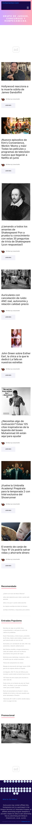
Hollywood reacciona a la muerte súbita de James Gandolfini (14, 89)
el (21, 781)
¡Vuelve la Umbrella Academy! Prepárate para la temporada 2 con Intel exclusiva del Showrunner (15, 491)
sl (18, 791)
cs (16, 781)
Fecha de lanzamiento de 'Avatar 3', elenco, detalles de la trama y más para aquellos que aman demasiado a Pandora (16, 693)
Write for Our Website (10, 799)
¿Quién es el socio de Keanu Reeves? (14, 593)
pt (7, 791)
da (19, 781)
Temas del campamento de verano (13, 663)
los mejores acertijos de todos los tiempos (15, 606)
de (7, 781)
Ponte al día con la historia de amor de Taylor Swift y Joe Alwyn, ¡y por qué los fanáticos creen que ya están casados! (16, 685)
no (1, 791)
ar (10, 781)
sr (21, 791)
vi (14, 793)
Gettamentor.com (26, 821)
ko (18, 788)
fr (30, 781)
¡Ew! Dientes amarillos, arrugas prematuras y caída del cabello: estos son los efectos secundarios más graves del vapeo (16, 651)
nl (30, 788)
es (5, 781)
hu (7, 788)
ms (27, 788)
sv (24, 791)
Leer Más (8, 105)
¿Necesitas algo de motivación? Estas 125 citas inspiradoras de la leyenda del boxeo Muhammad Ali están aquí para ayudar (15, 429)
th (27, 791)
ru (13, 791)
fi (27, 781)
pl (4, 791)
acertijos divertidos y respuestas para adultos (16, 609)
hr (4, 788)
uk (17, 793)
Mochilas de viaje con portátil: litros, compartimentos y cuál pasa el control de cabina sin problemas (15, 630)
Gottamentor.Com (10, 3)
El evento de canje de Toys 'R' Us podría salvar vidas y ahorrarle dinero (15, 549)
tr (30, 791)
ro (10, 791)
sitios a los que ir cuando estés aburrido (14, 602)
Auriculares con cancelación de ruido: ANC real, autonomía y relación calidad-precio (15, 299)
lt (21, 788)
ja (15, 788)
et (24, 781)
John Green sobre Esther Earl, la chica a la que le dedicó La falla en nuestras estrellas (16, 358)
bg (13, 781)
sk (16, 791)
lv (24, 788)
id (10, 788)
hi (1, 788)
